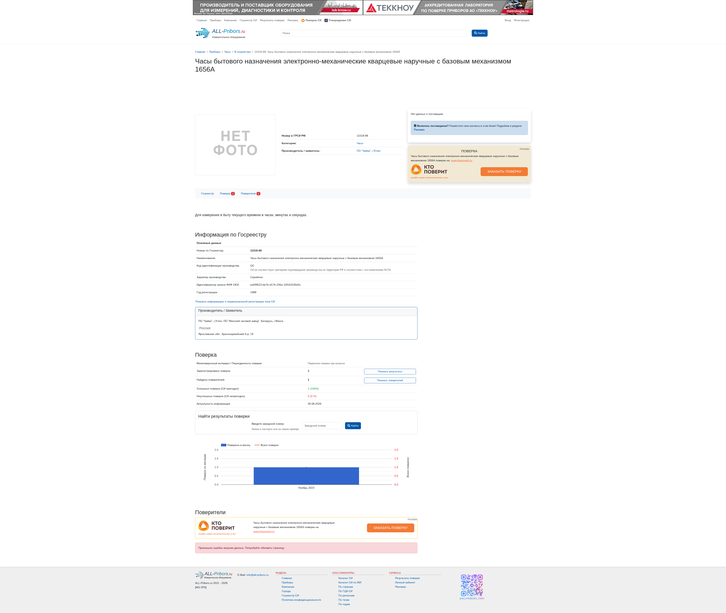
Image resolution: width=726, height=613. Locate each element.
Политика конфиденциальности (301, 599)
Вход (508, 20)
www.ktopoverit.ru (461, 160)
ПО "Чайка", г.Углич (368, 150)
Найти (354, 425)
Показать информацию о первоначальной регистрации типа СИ (235, 301)
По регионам (346, 595)
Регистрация (521, 20)
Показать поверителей (390, 380)
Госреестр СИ (248, 20)
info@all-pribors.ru (258, 574)
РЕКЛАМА (524, 149)
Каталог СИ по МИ (349, 582)
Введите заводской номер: (268, 423)
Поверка (226, 193)
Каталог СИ (345, 578)
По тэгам (343, 599)
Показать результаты (390, 371)
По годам (344, 604)
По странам (345, 586)
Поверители (250, 193)
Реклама (293, 20)
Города (286, 591)
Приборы (215, 20)
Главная (202, 20)
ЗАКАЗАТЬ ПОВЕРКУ (504, 171)
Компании (230, 20)
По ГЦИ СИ (345, 591)
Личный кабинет (405, 582)
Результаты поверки (272, 20)
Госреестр (207, 193)
